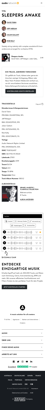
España (30, 376)
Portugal (18, 380)
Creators (22, 323)
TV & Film (7, 319)
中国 (31, 384)
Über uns (6, 340)
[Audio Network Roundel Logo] (22, 307)
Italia (10, 380)
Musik (4, 333)
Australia (8, 376)
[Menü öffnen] (41, 3)
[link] (10, 3)
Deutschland (19, 376)
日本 (26, 384)
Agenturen (16, 319)
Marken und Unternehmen (30, 319)
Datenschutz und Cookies (20, 393)
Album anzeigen (27, 199)
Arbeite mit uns (9, 354)
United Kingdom (31, 380)
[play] (5, 57)
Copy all (38, 104)
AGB (31, 393)
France (38, 376)
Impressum (34, 388)
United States (17, 384)
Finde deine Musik (10, 347)
